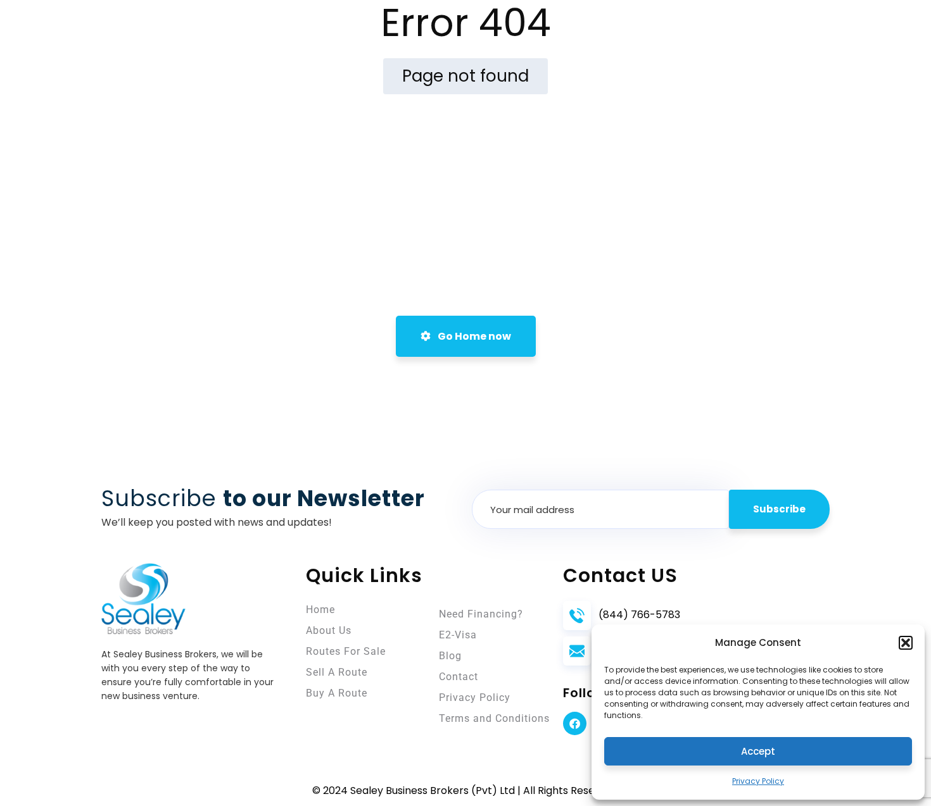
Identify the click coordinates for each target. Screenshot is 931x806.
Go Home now (473, 336)
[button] (905, 642)
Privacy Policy (758, 781)
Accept (758, 751)
